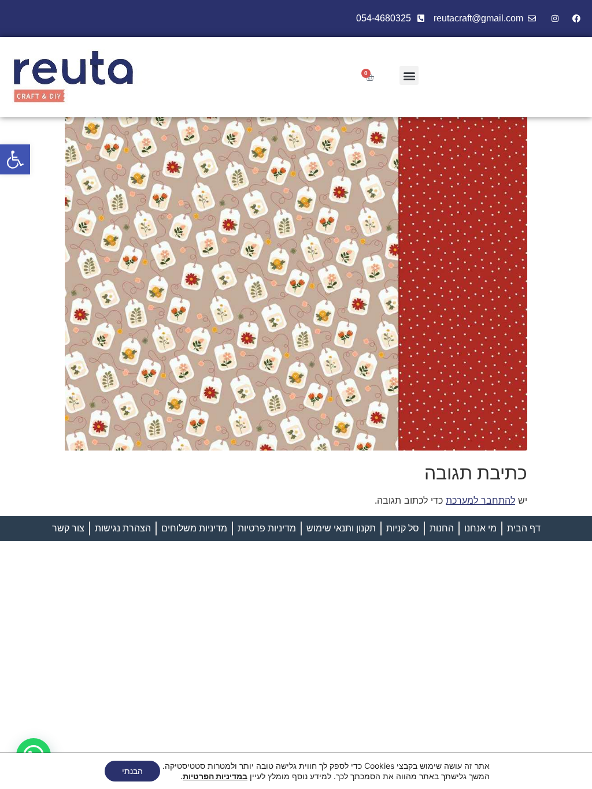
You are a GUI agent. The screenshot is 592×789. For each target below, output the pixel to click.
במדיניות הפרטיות (215, 776)
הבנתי (132, 771)
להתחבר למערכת (480, 500)
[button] (15, 159)
